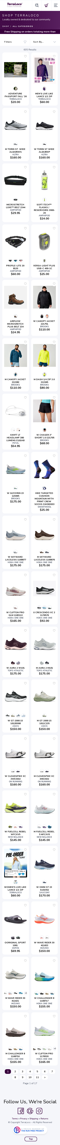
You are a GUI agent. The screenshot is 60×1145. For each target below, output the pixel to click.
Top (31, 1139)
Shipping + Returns (39, 1118)
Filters (8, 41)
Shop (5, 26)
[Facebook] (20, 1111)
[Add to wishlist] (25, 56)
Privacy (23, 1118)
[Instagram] (39, 1111)
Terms (15, 1118)
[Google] (30, 1111)
